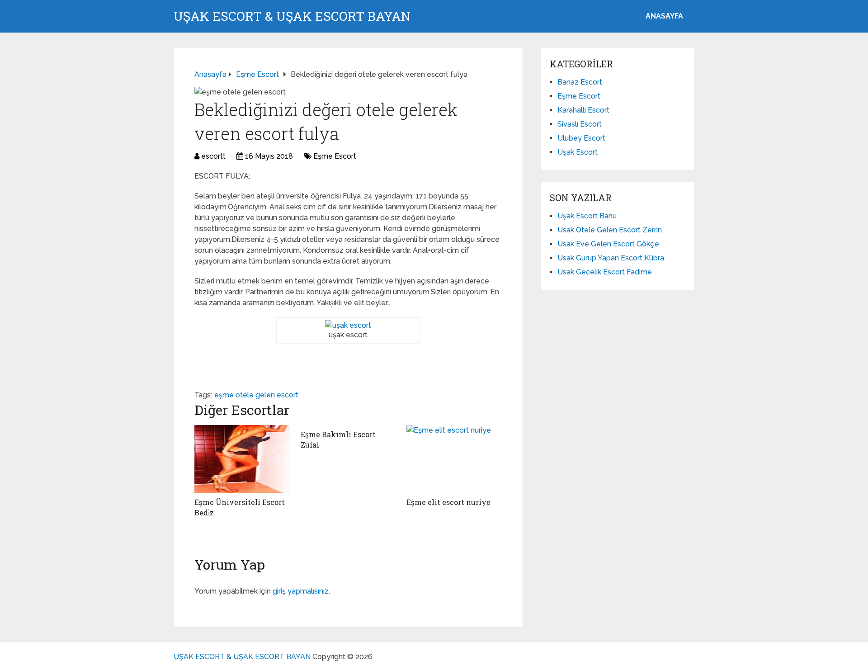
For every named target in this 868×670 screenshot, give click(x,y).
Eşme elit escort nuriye (448, 502)
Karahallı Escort (583, 110)
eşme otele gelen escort (256, 395)
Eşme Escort (334, 156)
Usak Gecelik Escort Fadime (604, 272)
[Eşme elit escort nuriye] (454, 459)
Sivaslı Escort (579, 124)
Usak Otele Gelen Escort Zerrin (609, 230)
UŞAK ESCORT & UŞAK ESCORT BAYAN (292, 16)
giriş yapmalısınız (301, 591)
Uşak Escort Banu (587, 216)
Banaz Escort (579, 82)
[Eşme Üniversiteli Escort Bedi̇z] (242, 459)
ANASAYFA (664, 16)
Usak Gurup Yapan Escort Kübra (610, 258)
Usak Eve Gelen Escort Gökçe (608, 244)
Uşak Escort (577, 152)
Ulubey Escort (581, 138)
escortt (213, 156)
